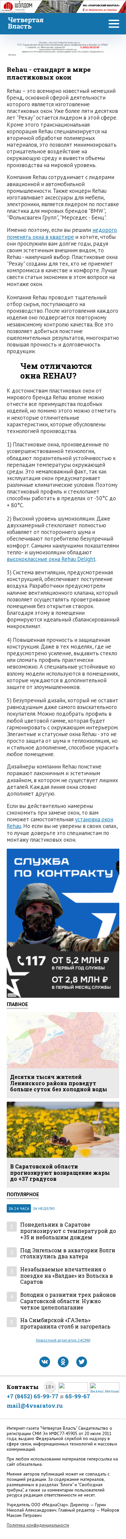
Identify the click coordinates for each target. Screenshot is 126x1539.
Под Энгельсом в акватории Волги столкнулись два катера (67, 1253)
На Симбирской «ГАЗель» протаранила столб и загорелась (65, 1323)
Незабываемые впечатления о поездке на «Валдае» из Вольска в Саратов (66, 1275)
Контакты (23, 1387)
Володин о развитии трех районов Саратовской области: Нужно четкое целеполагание (68, 1301)
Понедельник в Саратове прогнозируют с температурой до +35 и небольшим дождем (68, 1231)
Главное (17, 1004)
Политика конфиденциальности (38, 1525)
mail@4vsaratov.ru (35, 1405)
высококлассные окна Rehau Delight (51, 559)
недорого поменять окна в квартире (62, 233)
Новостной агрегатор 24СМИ (63, 1340)
